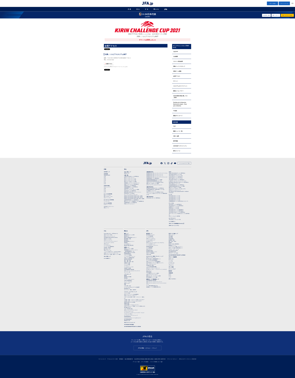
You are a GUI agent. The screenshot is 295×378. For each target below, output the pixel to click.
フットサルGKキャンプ (150, 244)
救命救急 (126, 278)
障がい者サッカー (107, 249)
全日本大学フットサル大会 (174, 208)
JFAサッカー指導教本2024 (129, 257)
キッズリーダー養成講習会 (109, 246)
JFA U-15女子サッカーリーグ (174, 183)
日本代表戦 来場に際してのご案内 (180, 96)
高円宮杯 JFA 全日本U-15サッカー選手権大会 (155, 188)
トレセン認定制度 (149, 236)
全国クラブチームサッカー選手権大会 (131, 184)
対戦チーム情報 (177, 71)
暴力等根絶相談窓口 (128, 319)
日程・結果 (176, 136)
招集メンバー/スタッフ (179, 66)
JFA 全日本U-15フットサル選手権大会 (176, 210)
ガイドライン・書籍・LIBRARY (130, 289)
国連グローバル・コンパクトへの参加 (153, 275)
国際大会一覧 (126, 173)
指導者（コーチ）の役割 (128, 248)
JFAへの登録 (272, 3)
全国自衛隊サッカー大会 (128, 188)
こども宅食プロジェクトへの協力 (152, 273)
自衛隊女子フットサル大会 (174, 207)
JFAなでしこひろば (107, 238)
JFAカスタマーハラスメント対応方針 (187, 359)
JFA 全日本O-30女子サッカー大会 (175, 174)
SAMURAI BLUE (107, 175)
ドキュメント (171, 264)
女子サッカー (171, 259)
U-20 (105, 188)
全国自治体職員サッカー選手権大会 (131, 186)
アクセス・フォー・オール (174, 249)
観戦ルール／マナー (178, 91)
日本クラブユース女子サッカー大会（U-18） (177, 188)
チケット (175, 81)
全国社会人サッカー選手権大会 (130, 185)
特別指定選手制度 (149, 246)
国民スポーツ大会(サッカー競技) (130, 181)
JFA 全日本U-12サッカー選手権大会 (153, 197)
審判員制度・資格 (127, 238)
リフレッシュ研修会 (128, 255)
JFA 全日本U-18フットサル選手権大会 (176, 209)
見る (138, 9)
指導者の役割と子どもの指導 (129, 302)
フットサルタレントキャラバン (152, 245)
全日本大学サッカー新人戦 (129, 193)
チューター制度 (127, 264)
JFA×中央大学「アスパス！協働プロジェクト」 (155, 262)
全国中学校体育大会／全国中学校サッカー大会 (155, 189)
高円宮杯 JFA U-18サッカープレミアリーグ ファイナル (157, 173)
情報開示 (170, 242)
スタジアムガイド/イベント (180, 86)
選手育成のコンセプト (150, 234)
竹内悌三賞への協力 (150, 265)
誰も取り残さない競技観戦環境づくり (153, 258)
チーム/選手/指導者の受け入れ (152, 285)
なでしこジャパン (107, 187)
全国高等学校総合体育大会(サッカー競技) (154, 179)
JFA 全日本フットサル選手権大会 (175, 204)
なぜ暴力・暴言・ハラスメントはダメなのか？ (133, 300)
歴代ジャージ (176, 151)
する (147, 9)
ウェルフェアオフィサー (128, 311)
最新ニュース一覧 (177, 131)
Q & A (170, 274)
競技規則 (126, 242)
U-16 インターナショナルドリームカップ (154, 184)
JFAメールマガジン (172, 278)
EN (292, 3)
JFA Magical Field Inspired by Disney (111, 237)
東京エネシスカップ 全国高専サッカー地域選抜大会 (134, 201)
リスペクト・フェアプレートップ (130, 291)
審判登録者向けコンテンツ (129, 241)
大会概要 (175, 56)
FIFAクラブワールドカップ (129, 203)
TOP (174, 126)
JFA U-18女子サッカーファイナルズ (176, 178)
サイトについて (102, 359)
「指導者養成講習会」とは (129, 251)
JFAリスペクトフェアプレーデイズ (130, 310)
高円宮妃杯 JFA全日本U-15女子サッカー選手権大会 (178, 182)
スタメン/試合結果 (178, 61)
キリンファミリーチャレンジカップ (110, 241)
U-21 (105, 177)
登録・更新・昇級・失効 (128, 261)
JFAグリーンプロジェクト (151, 257)
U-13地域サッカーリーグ (151, 190)
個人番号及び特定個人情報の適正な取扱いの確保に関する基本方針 (150, 359)
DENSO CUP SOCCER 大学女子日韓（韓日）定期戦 (134, 198)
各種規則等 (171, 272)
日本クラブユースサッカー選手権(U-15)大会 (155, 192)
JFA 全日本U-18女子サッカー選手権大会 (176, 179)
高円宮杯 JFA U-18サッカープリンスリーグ (155, 175)
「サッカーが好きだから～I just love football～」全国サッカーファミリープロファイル (113, 252)
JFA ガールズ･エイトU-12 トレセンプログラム (155, 242)
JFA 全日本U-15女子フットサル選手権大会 (177, 212)
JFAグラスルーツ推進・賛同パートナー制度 (112, 254)
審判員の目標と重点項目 (128, 245)
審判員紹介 (126, 240)
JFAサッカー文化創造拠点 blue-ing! (176, 223)
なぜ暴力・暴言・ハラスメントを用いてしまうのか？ (134, 299)
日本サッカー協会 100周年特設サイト (176, 247)
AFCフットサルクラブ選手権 (174, 216)
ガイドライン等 (127, 272)
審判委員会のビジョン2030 (129, 234)
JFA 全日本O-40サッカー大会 (174, 195)
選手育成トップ (149, 233)
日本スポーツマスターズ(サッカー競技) (131, 189)
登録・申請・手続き (172, 241)
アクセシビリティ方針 (112, 359)
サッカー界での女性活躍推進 (151, 260)
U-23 (105, 176)
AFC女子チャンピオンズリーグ (175, 190)
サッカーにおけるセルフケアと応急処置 (131, 287)
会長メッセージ (172, 234)
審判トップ (126, 233)
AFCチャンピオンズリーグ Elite (130, 179)
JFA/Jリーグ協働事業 (150, 253)
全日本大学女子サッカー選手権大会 (175, 177)
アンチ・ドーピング (128, 281)
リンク (170, 276)
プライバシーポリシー (172, 359)
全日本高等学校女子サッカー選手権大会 (176, 184)
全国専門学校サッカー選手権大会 (130, 202)
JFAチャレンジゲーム (108, 240)
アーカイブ (135, 361)
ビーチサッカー (107, 201)
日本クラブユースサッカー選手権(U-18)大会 (155, 182)
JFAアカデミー (149, 249)
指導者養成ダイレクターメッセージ (131, 249)
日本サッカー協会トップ (173, 233)
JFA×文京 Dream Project (173, 250)
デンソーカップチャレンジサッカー (131, 194)
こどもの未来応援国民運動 (151, 266)
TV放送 (175, 111)
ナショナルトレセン (150, 237)
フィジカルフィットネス (128, 266)
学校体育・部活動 (107, 247)
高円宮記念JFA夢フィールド (151, 251)
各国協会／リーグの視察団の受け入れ (153, 287)
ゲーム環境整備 (149, 247)
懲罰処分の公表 (127, 320)
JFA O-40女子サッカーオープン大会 (176, 175)
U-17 (105, 181)
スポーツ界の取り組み (128, 308)
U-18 (105, 180)
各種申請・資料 (127, 263)
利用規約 (121, 359)
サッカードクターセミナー (129, 279)
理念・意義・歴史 (127, 260)
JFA (147, 231)
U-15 (105, 183)
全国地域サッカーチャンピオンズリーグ (131, 183)
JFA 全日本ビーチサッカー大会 (175, 219)
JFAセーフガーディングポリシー (130, 295)
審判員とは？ (126, 236)
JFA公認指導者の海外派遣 (129, 269)
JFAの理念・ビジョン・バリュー (147, 348)
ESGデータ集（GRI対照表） (174, 244)
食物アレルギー (127, 283)
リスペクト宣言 (127, 293)
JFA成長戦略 (171, 238)
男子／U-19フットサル (108, 196)
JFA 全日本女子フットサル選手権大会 (176, 205)
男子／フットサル (107, 195)
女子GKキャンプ (149, 241)
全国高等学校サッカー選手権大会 (153, 178)
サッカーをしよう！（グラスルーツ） (111, 233)
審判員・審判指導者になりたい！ (130, 237)
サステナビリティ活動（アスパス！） (176, 246)
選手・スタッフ (276, 15)
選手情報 (175, 141)
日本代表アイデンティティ (180, 146)
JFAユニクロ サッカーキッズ (109, 236)
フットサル (171, 261)
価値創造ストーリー (172, 245)
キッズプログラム (107, 245)
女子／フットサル (107, 197)
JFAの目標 (171, 237)
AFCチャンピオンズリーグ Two (130, 180)
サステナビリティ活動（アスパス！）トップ (154, 256)
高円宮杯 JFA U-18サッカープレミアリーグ (155, 174)
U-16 (105, 182)
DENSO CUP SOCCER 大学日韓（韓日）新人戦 (133, 197)
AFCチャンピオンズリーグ (129, 177)
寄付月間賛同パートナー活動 (151, 277)
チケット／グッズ (172, 268)
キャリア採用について (155, 361)
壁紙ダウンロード (177, 115)
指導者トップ (126, 247)
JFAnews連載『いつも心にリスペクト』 (131, 304)
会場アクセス (176, 76)
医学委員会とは (127, 288)
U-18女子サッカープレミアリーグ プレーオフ (177, 181)
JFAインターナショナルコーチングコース (132, 270)
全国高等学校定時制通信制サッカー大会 (154, 181)
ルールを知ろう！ (172, 221)
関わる (156, 9)
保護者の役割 (126, 303)
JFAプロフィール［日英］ (174, 253)
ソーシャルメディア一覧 (184, 163)
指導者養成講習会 (127, 253)
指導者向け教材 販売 (128, 259)
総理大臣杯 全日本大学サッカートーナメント (132, 192)
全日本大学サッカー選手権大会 (130, 190)
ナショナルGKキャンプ (150, 240)
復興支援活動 (148, 271)
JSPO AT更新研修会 (128, 280)
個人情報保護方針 (129, 359)
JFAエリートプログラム (150, 238)
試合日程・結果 (266, 15)
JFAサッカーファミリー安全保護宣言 (153, 261)
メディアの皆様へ (145, 361)
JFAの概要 (171, 236)
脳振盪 (125, 275)
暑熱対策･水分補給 (127, 276)
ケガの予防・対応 (127, 285)
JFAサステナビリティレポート (152, 274)
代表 (130, 9)
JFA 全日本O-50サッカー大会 (174, 197)
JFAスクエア (106, 243)
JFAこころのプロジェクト (151, 264)
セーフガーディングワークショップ (131, 315)
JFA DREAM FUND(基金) (129, 324)
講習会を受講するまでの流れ (129, 252)
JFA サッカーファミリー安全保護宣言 (131, 294)
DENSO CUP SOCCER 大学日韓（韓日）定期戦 (133, 196)
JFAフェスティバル (107, 250)
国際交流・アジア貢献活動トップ (152, 279)
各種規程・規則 (172, 240)
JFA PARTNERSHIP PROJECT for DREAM (132, 326)
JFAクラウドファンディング (129, 322)
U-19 (105, 178)
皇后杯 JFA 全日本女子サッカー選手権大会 (177, 173)
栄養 (125, 284)
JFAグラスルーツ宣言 (108, 234)
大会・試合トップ (127, 171)
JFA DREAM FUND (172, 251)
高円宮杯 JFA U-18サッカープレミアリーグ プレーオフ (157, 177)
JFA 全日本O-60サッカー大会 (174, 198)
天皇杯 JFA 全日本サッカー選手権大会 (131, 176)
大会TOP (175, 51)
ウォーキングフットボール (109, 242)
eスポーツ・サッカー (108, 204)
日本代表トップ (107, 171)
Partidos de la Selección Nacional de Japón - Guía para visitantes (180, 104)
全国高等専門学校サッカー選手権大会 (131, 199)
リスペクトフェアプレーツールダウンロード (132, 317)
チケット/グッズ (284, 3)
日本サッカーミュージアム (174, 225)
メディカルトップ (127, 274)
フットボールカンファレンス (129, 256)
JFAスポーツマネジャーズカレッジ (153, 268)
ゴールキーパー (127, 265)
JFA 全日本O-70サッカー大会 (174, 199)
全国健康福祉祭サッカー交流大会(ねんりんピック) (178, 201)
